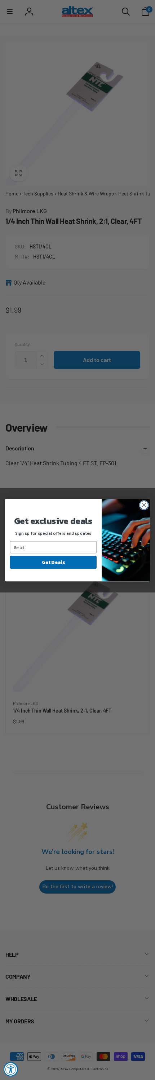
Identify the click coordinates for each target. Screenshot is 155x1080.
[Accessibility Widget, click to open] (11, 1069)
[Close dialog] (144, 505)
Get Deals (53, 561)
